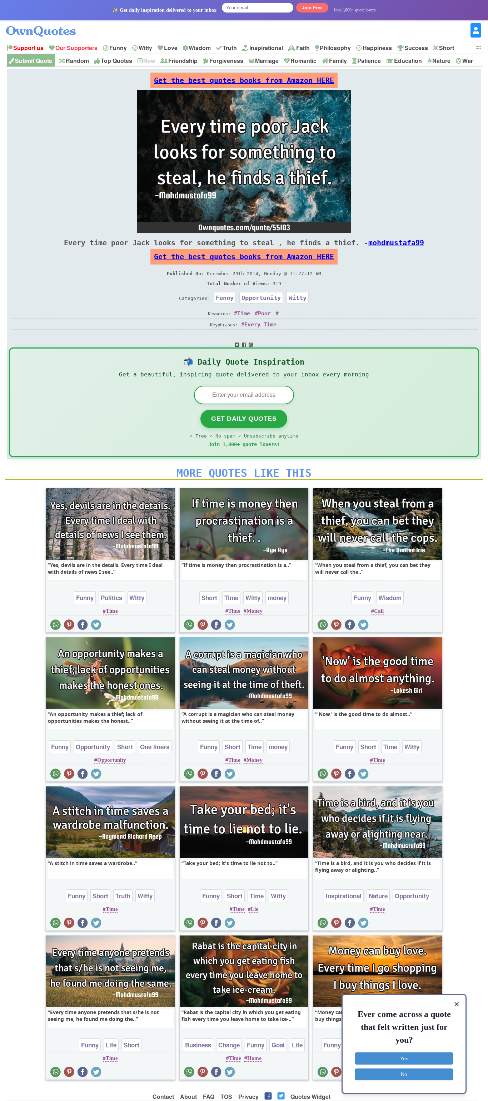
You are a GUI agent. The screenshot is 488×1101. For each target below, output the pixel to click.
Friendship (183, 60)
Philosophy (335, 48)
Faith (303, 48)
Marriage (267, 60)
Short (446, 48)
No (404, 1074)
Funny (118, 48)
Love (171, 48)
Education (408, 60)
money (277, 597)
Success (416, 48)
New (149, 60)
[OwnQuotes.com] (45, 25)
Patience (369, 60)
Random (77, 60)
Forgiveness (226, 60)
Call (379, 611)
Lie (254, 909)
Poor (264, 313)
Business (198, 1045)
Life (111, 1045)
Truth (230, 48)
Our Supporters (76, 48)
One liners (154, 746)
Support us (28, 48)
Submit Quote (33, 60)
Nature (441, 60)
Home (254, 1058)
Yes (404, 1058)
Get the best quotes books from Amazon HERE (244, 80)
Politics (111, 597)
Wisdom (200, 48)
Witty (145, 48)
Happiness (377, 48)
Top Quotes (116, 60)
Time (243, 313)
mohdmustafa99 (396, 242)
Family (338, 60)
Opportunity (261, 297)
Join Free (312, 7)
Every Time (260, 324)
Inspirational (266, 48)
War (467, 60)
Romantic (303, 60)
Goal (278, 1045)
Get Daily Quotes (244, 418)
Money (255, 611)
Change (229, 1045)
